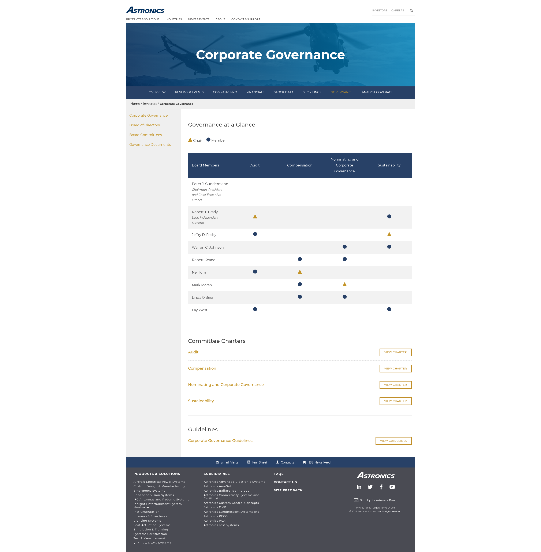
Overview (157, 92)
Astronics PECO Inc (219, 516)
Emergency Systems (149, 490)
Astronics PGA (214, 520)
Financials (255, 92)
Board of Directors (144, 125)
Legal (376, 507)
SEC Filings (312, 92)
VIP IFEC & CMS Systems (152, 542)
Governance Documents (150, 145)
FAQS (279, 474)
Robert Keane (203, 260)
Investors (379, 10)
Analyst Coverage (377, 92)
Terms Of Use (388, 507)
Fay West (200, 310)
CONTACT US (285, 482)
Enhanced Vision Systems (154, 495)
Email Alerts (229, 462)
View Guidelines (393, 440)
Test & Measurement (149, 538)
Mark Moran (202, 285)
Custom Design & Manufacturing (159, 486)
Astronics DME (215, 507)
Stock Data (284, 92)
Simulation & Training (151, 529)
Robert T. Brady (205, 212)
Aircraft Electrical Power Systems (159, 481)
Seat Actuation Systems (152, 525)
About (220, 19)
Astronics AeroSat (217, 486)
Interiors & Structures (150, 516)
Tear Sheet (259, 462)
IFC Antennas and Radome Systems (161, 499)
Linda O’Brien (203, 298)
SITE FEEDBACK (288, 490)
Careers (397, 10)
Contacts (287, 462)
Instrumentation (147, 511)
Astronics (145, 9)
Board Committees (145, 135)
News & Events (198, 19)
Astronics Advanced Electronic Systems (234, 481)
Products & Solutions (142, 19)
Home (135, 104)
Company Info (225, 92)
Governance (341, 92)
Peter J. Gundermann (210, 184)
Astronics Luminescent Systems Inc (231, 511)
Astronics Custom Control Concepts (231, 502)
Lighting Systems (147, 520)
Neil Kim (199, 272)
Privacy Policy (363, 507)
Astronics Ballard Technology (226, 490)
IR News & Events (189, 92)
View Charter (395, 352)
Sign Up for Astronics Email (378, 500)
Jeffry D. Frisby (204, 235)
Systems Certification (150, 534)
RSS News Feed (319, 462)
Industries (174, 19)
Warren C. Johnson (208, 247)
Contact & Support (245, 19)
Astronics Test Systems (221, 525)
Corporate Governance (148, 115)
